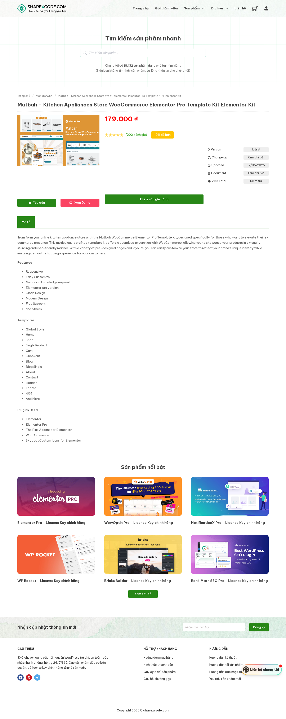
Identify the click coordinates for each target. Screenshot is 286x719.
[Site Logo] (41, 8)
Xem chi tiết (256, 157)
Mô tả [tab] (26, 222)
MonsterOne (44, 95)
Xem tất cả (143, 594)
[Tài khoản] (266, 8)
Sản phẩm (192, 8)
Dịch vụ (217, 8)
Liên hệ (240, 8)
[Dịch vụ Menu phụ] (226, 8)
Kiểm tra (256, 181)
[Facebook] (20, 677)
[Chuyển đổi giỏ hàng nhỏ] (255, 8)
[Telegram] (37, 677)
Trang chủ (141, 8)
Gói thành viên (166, 8)
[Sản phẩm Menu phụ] (203, 8)
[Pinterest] (29, 677)
